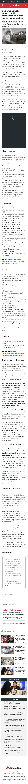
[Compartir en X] (25, 643)
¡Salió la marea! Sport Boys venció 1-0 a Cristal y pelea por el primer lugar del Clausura (13, 752)
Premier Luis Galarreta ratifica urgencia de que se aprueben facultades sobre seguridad (14, 721)
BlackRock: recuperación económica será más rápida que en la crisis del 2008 (13, 353)
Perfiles (13, 1)
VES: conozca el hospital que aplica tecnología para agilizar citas (20, 659)
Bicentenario (6, 1)
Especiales (19, 1)
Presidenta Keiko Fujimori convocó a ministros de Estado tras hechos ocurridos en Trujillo (14, 708)
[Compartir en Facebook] (23, 643)
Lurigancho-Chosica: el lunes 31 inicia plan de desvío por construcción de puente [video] (14, 714)
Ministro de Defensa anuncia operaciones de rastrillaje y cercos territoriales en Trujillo (14, 741)
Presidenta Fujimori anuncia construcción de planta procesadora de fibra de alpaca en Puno (20, 639)
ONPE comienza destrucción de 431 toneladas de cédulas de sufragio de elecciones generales (20, 649)
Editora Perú (7, 776)
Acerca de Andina (14, 776)
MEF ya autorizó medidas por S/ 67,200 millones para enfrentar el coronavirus (13, 261)
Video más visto (14, 680)
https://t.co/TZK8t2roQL (14, 575)
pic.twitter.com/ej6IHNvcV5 (12, 577)
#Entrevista (8, 559)
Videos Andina (8, 631)
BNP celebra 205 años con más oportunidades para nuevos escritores (20, 669)
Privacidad (14, 778)
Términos (22, 776)
